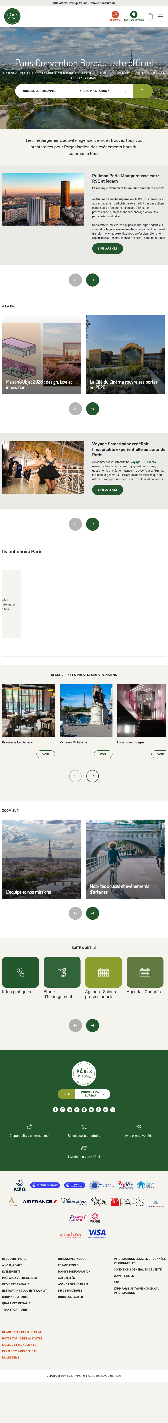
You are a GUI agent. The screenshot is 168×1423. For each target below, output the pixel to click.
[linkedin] (69, 1109)
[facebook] (55, 1109)
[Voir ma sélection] (150, 16)
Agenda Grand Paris (73, 1284)
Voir (45, 754)
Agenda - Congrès (144, 991)
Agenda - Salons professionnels (100, 994)
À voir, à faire (12, 1265)
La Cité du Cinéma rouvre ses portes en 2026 (124, 384)
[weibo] (105, 1109)
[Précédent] (75, 280)
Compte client (125, 1275)
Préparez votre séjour (19, 1278)
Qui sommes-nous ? (72, 1258)
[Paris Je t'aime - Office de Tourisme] (12, 16)
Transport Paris (15, 1309)
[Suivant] (92, 280)
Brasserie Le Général (17, 742)
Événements (11, 1271)
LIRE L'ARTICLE (107, 248)
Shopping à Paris (15, 1297)
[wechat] (91, 1109)
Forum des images (130, 742)
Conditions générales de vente (138, 1269)
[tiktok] (76, 1109)
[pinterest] (84, 1109)
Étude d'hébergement (58, 994)
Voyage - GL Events (143, 462)
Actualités (66, 1278)
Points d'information (74, 1271)
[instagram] (62, 1109)
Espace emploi (68, 1265)
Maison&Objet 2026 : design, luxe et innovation (39, 384)
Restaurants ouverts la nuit (24, 1290)
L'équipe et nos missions (28, 892)
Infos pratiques (16, 991)
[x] (112, 1109)
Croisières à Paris (15, 1284)
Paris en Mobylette (73, 742)
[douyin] (98, 1109)
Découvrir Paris (14, 1258)
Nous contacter (70, 1297)
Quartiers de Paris (16, 1303)
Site (67, 1094)
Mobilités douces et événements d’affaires (119, 889)
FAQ (116, 1282)
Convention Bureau (90, 1094)
